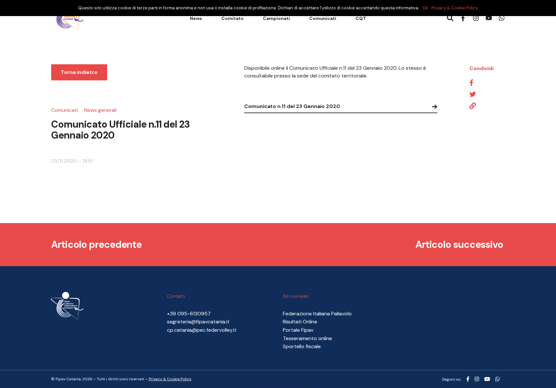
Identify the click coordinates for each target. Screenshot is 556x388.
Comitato (232, 18)
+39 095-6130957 (189, 313)
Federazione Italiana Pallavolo (317, 313)
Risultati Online (300, 321)
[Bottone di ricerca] (450, 18)
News (196, 18)
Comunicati (322, 18)
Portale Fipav (298, 330)
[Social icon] (467, 379)
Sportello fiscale (302, 346)
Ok (425, 8)
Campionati (276, 18)
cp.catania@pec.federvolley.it (201, 330)
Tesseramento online (307, 338)
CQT (361, 18)
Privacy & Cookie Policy (170, 379)
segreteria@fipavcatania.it (198, 321)
